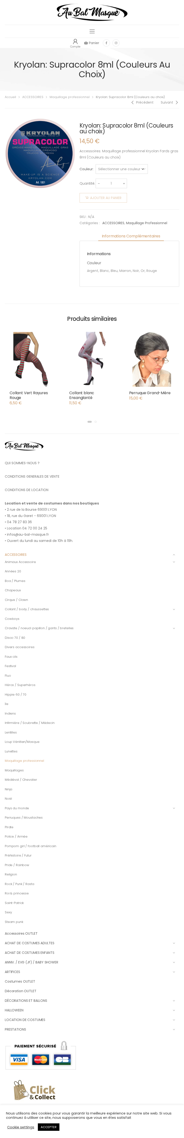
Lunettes (11, 751)
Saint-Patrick (14, 903)
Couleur (86, 169)
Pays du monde (17, 808)
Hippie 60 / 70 (15, 694)
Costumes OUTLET (20, 981)
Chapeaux (13, 590)
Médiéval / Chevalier (21, 779)
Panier (93, 43)
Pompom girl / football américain (30, 846)
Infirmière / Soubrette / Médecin (30, 723)
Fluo (8, 675)
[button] (89, 422)
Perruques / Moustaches (24, 817)
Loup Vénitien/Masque (22, 741)
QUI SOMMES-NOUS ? (22, 463)
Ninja (8, 789)
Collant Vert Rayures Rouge (29, 395)
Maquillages (14, 770)
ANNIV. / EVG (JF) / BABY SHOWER (31, 962)
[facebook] (106, 43)
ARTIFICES (12, 971)
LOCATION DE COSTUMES (25, 1019)
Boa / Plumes (15, 581)
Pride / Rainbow (17, 865)
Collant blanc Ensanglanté (81, 395)
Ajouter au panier (105, 197)
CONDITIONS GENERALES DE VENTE (32, 476)
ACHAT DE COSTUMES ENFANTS (29, 952)
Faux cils (11, 656)
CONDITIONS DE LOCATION (26, 489)
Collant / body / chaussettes (27, 609)
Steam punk (14, 922)
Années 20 (13, 571)
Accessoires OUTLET (21, 933)
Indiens (10, 713)
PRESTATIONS (15, 1029)
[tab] (131, 236)
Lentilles (11, 732)
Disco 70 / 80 (15, 637)
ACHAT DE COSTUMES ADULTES (29, 943)
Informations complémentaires (131, 236)
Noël (8, 798)
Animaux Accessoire (20, 562)
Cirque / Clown (16, 600)
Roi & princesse (17, 893)
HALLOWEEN (14, 1010)
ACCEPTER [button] (49, 1127)
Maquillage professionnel (70, 97)
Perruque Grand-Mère (150, 393)
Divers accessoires (19, 647)
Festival (10, 666)
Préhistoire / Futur (18, 855)
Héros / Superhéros (20, 685)
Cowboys (12, 618)
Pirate (9, 827)
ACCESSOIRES (32, 97)
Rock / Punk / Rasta (19, 884)
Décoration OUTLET (20, 991)
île (6, 704)
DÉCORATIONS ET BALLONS (26, 1000)
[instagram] (116, 43)
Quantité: (87, 183)
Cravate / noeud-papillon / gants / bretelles (39, 628)
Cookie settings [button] (20, 1127)
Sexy (8, 912)
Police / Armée (16, 836)
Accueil (10, 97)
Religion (11, 874)
